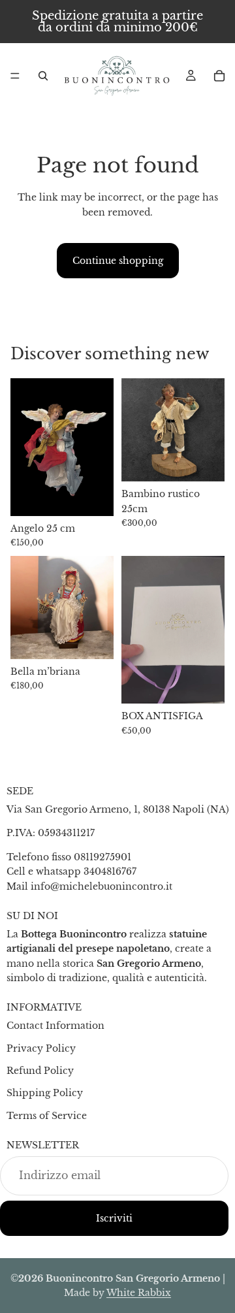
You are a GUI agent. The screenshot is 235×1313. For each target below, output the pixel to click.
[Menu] (15, 76)
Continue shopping (117, 261)
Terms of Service (47, 1116)
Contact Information (55, 1025)
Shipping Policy (45, 1093)
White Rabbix (138, 1293)
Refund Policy (40, 1071)
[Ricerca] (43, 75)
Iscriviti (114, 1218)
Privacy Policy (41, 1048)
